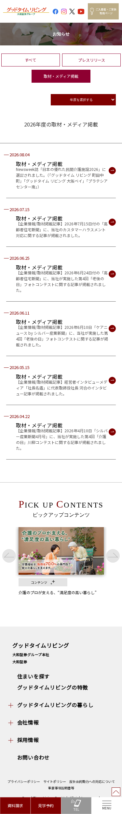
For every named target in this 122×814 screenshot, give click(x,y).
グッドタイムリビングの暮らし (55, 705)
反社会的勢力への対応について (92, 781)
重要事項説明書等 (61, 787)
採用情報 (28, 740)
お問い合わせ (33, 757)
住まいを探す (33, 676)
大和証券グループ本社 (31, 654)
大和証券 (19, 661)
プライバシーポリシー (23, 781)
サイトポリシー (54, 781)
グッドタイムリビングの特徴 (52, 687)
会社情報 (28, 722)
